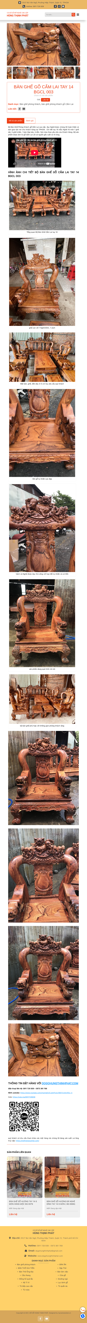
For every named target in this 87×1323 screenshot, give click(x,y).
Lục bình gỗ (63, 1283)
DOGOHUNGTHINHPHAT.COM (60, 1083)
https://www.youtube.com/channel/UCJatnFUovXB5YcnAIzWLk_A (46, 1093)
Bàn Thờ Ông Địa (26, 1272)
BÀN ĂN (62, 1265)
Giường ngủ (63, 1279)
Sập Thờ (62, 1268)
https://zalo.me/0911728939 (24, 1097)
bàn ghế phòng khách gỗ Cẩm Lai (57, 104)
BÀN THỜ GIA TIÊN (26, 1268)
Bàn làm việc (62, 1272)
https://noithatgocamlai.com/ (27, 1141)
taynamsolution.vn (64, 1313)
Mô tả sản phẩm (15, 121)
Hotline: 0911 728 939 (35, 6)
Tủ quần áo (62, 1286)
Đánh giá (29, 121)
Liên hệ (45, 100)
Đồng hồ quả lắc (26, 1279)
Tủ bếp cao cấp (26, 1286)
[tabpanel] (43, 73)
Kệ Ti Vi (26, 1283)
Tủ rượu (26, 1290)
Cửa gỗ (63, 1275)
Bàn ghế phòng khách (30, 104)
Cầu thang (26, 1275)
